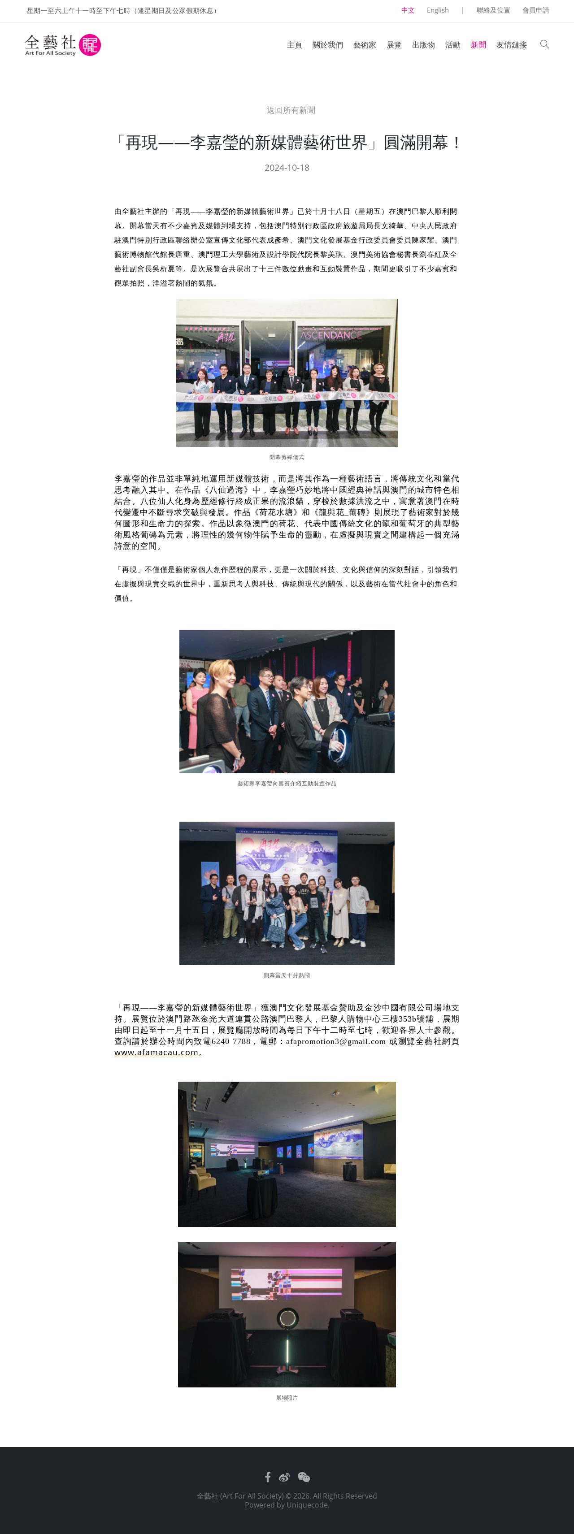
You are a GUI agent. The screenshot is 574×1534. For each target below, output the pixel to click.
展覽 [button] (394, 44)
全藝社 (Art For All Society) (240, 1496)
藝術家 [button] (364, 44)
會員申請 (535, 9)
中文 (408, 9)
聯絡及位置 (493, 9)
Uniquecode (307, 1505)
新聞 (478, 44)
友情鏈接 (511, 44)
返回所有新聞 (289, 110)
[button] (544, 45)
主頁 (294, 44)
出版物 (423, 44)
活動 (453, 44)
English (438, 9)
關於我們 (328, 44)
